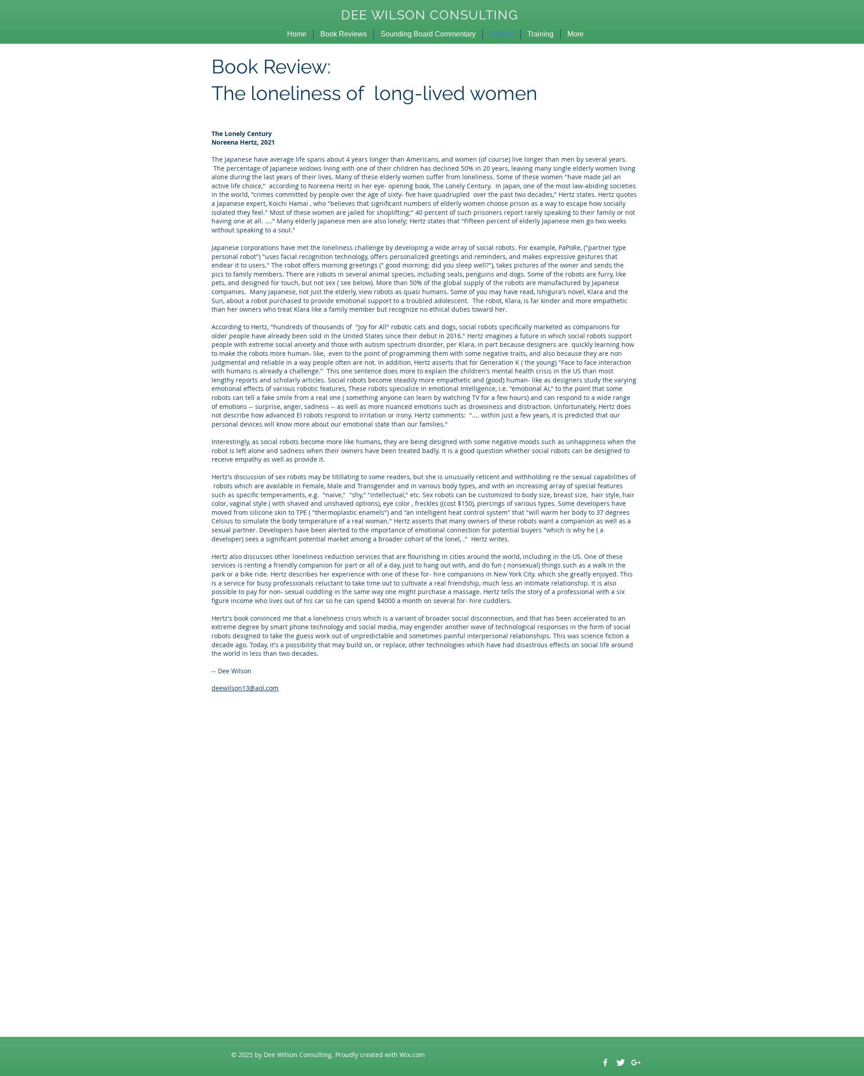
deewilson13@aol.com (245, 688)
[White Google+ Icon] (636, 1062)
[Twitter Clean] (621, 1062)
